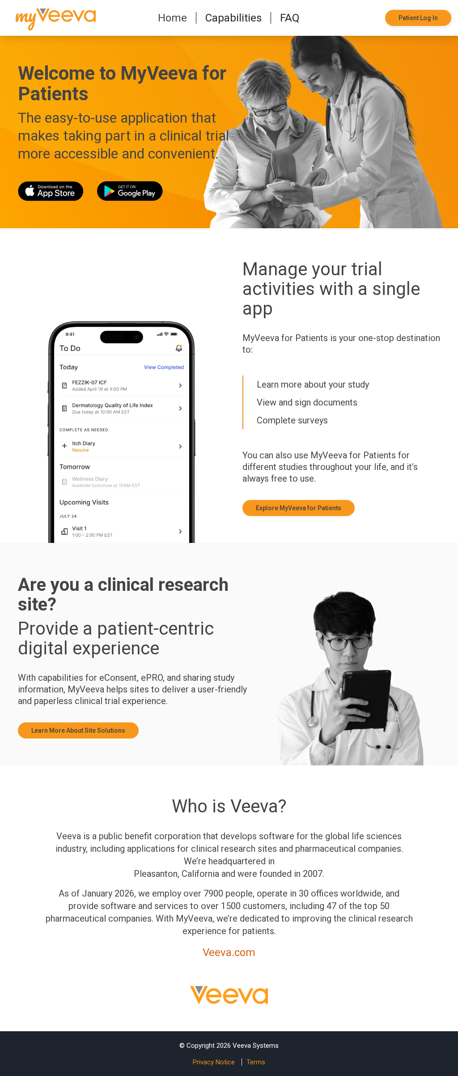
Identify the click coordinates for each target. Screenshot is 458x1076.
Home (172, 18)
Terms (255, 1062)
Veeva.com (229, 952)
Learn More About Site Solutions (78, 730)
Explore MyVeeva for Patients (298, 508)
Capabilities (233, 18)
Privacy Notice (214, 1062)
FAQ (290, 18)
